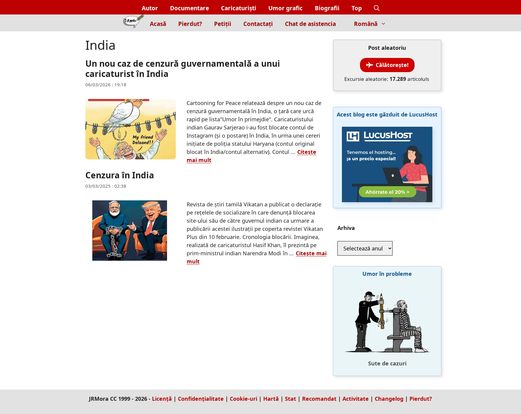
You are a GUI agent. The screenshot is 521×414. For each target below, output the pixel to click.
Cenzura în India (119, 175)
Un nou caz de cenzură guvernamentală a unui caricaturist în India (182, 68)
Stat (290, 398)
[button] (377, 8)
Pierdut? (190, 24)
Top (357, 8)
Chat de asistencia (310, 24)
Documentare (189, 8)
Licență (162, 398)
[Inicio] (133, 22)
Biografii (327, 8)
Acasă (158, 24)
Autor (150, 8)
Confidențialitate (201, 398)
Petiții (222, 24)
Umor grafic (285, 8)
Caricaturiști (238, 8)
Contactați (258, 24)
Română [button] (365, 24)
